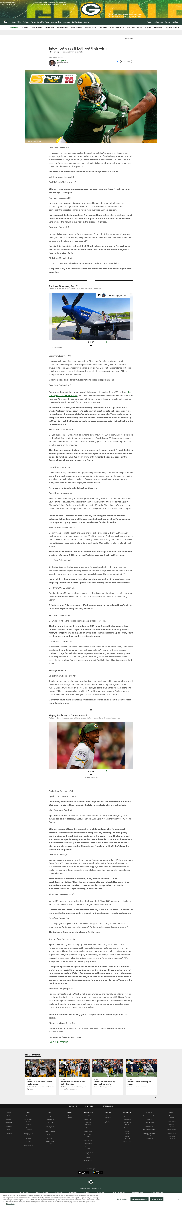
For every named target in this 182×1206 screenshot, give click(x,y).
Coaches (8, 1119)
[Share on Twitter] (121, 63)
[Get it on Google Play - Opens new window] (98, 1173)
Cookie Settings (137, 1192)
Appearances (127, 1116)
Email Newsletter (28, 1145)
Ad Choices (100, 1192)
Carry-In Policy (149, 1122)
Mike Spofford (61, 60)
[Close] (178, 1199)
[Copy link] (130, 61)
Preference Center (156, 1192)
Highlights (50, 1116)
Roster (9, 1116)
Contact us (58, 1192)
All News (28, 1138)
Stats (8, 1129)
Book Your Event (88, 1140)
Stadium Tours (88, 1131)
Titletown (88, 1157)
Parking (88, 1128)
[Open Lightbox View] (91, 322)
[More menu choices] (92, 22)
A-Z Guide (88, 1116)
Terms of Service (42, 1192)
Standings (9, 1126)
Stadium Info (88, 1119)
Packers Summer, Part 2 (63, 286)
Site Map (87, 1192)
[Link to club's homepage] (5, 21)
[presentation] (156, 1097)
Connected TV (50, 1119)
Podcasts (50, 1135)
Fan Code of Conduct (149, 1129)
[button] (88, 1097)
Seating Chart (149, 1126)
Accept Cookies (157, 1199)
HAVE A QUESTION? (58, 1042)
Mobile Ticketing (171, 1129)
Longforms (28, 1124)
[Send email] (126, 63)
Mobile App (28, 1141)
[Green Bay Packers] (91, 1182)
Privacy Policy (24, 1192)
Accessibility (73, 1192)
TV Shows (50, 1138)
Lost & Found (88, 1160)
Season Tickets (172, 1121)
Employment (88, 1143)
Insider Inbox (28, 1116)
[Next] (106, 342)
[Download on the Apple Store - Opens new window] (83, 1173)
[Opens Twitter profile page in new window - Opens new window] (58, 65)
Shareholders (127, 1141)
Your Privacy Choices (118, 1192)
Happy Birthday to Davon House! (68, 715)
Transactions (8, 1122)
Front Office (9, 1133)
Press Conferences (50, 1131)
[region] (91, 1199)
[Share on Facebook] (117, 63)
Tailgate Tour (127, 1119)
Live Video (50, 1122)
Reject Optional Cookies (139, 1199)
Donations (127, 1128)
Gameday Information (149, 1116)
